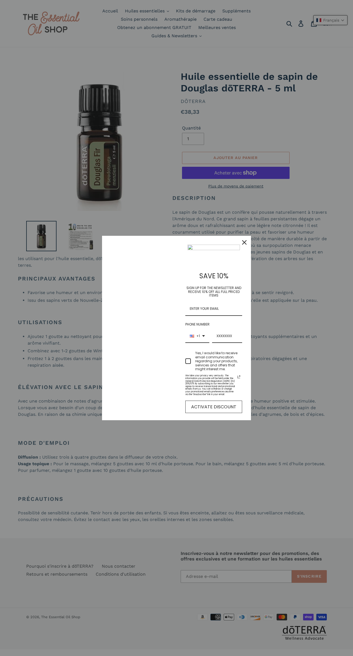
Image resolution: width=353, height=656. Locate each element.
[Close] (244, 242)
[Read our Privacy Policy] (239, 377)
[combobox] (197, 336)
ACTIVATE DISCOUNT (213, 407)
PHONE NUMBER (197, 324)
